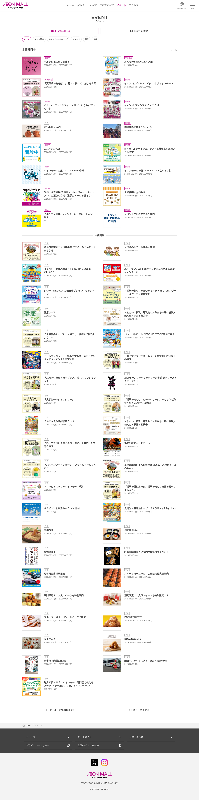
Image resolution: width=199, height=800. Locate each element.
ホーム (29, 725)
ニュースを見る (141, 710)
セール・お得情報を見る (62, 710)
